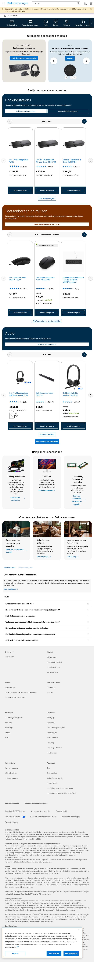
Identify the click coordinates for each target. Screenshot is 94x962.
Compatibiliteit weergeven (68, 111)
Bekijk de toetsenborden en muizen (47, 224)
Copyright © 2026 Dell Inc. (15, 811)
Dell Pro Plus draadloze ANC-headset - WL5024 (18, 394)
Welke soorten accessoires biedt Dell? (19, 604)
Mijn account (51, 657)
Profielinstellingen (53, 667)
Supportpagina (10, 687)
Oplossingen (9, 728)
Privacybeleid (61, 811)
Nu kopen (70, 58)
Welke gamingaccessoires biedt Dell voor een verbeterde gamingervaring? (33, 622)
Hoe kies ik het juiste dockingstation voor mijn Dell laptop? (27, 628)
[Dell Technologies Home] (18, 3)
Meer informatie (42, 557)
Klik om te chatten (26, 887)
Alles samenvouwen (26, 567)
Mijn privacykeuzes (13, 817)
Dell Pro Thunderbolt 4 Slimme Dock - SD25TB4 (46, 161)
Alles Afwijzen (54, 953)
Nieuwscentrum (52, 738)
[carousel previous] (53, 60)
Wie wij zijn (51, 718)
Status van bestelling (54, 662)
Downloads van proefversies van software (62, 793)
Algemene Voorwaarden (41, 811)
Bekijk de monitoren (46, 490)
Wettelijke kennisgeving (55, 778)
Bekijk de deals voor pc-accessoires (24, 58)
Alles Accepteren (71, 953)
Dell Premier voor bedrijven (36, 803)
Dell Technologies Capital (56, 728)
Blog (48, 768)
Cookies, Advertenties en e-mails (43, 817)
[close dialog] (91, 9)
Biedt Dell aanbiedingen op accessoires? (20, 616)
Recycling (50, 743)
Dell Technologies (12, 803)
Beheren (15, 953)
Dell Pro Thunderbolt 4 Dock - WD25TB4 (72, 161)
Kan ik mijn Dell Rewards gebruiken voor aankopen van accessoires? (31, 634)
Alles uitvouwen (9, 567)
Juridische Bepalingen (71, 817)
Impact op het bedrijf (54, 748)
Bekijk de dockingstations (25, 111)
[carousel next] (86, 60)
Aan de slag (71, 557)
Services (7, 733)
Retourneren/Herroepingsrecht (15, 697)
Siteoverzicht (9, 657)
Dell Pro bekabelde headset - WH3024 (70, 394)
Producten (8, 723)
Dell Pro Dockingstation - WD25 (19, 161)
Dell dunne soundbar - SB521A (45, 394)
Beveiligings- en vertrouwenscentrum (60, 788)
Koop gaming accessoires (15, 498)
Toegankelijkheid (11, 822)
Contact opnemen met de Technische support (21, 692)
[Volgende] (90, 160)
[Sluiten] (78, 929)
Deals (6, 738)
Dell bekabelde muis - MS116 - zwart (18, 278)
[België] (5, 16)
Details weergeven (20, 190)
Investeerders (52, 733)
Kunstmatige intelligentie (13, 718)
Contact (50, 692)
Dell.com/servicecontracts (14, 857)
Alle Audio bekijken (47, 434)
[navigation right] (92, 23)
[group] (70, 61)
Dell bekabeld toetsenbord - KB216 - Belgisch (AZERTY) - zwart (73, 279)
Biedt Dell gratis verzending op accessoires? (22, 640)
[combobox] (56, 3)
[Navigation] (3, 3)
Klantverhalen (52, 753)
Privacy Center (52, 783)
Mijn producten (52, 672)
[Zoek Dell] (78, 3)
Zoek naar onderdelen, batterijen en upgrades (77, 500)
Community (51, 687)
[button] (85, 3)
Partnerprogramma (11, 778)
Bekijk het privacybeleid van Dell (15, 551)
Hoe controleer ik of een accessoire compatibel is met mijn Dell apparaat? (33, 610)
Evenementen (52, 773)
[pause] (66, 77)
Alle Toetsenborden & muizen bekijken (47, 321)
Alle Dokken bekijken (47, 199)
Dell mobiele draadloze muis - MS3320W (45, 278)
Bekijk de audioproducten (47, 344)
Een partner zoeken (11, 768)
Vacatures (50, 723)
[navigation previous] (9, 121)
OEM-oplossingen (11, 773)
